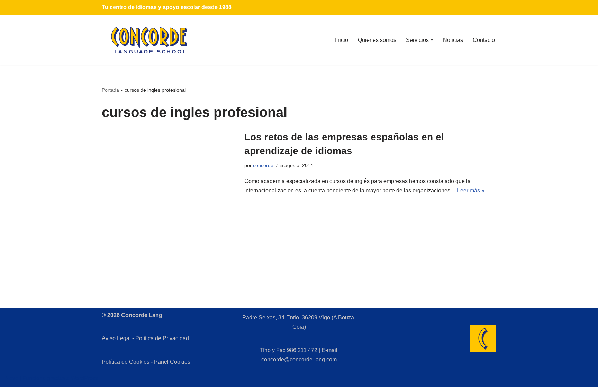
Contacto (484, 40)
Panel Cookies (172, 362)
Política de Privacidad (162, 338)
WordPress (84, 378)
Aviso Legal (116, 338)
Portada (110, 90)
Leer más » (470, 190)
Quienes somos (377, 40)
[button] (432, 39)
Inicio (341, 40)
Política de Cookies (126, 362)
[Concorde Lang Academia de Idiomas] (149, 40)
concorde (263, 165)
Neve (11, 378)
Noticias (453, 40)
